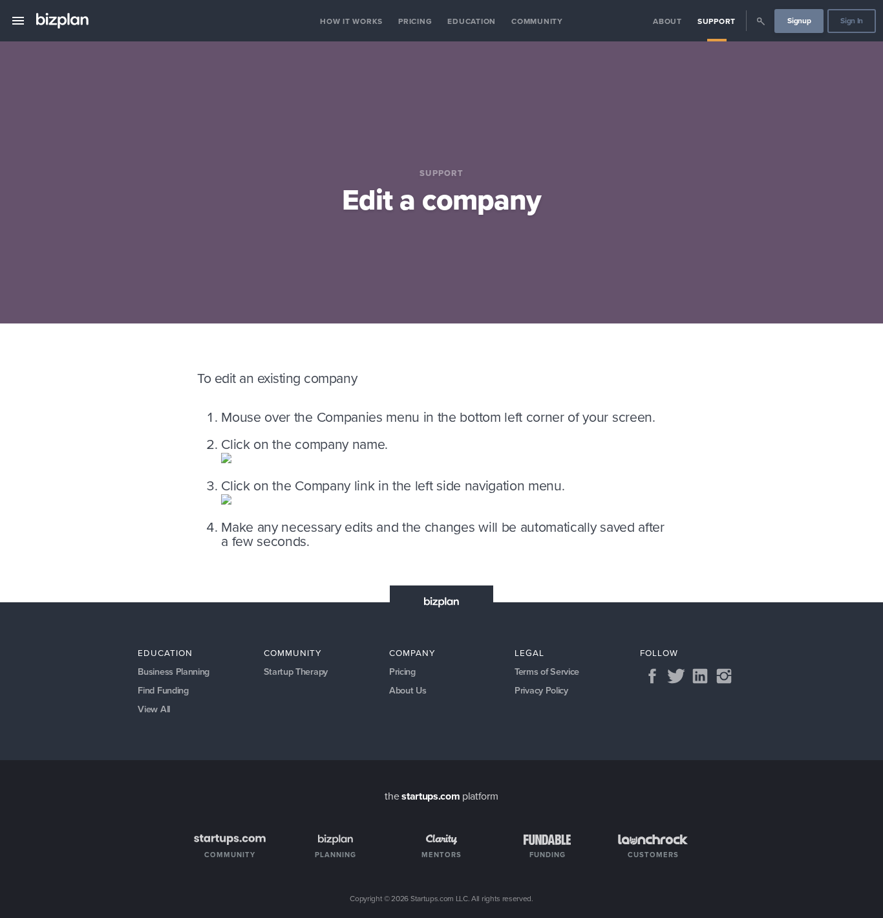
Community (537, 21)
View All (153, 709)
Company (412, 652)
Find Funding (163, 690)
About (667, 21)
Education (471, 21)
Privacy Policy (541, 690)
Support (716, 21)
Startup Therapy (296, 671)
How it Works (351, 21)
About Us (407, 690)
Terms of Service (547, 671)
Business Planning (173, 671)
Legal (529, 652)
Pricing (415, 21)
